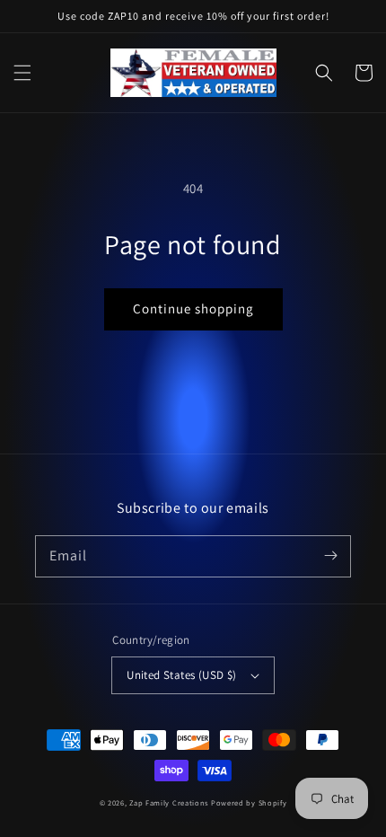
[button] (22, 73)
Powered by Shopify (249, 802)
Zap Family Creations (170, 802)
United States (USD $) (181, 675)
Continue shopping (193, 308)
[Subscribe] (330, 556)
